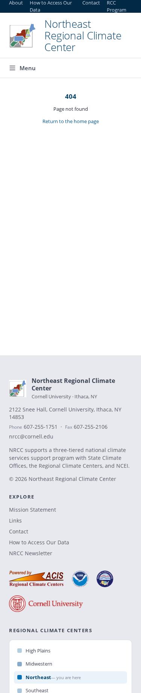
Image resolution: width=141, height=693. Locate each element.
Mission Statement (32, 509)
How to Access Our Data (39, 542)
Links (15, 520)
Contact (18, 531)
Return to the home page (70, 121)
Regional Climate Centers (70, 465)
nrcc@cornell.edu (31, 436)
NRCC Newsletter (30, 553)
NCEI (122, 465)
